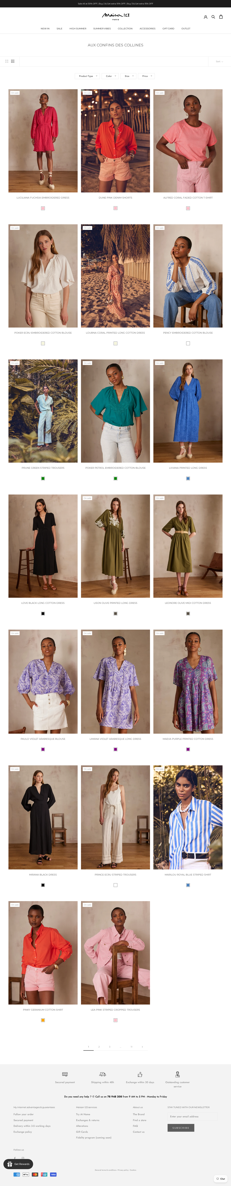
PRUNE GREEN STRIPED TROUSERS (43, 467)
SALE (59, 28)
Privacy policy (123, 1170)
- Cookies (132, 1170)
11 (131, 1046)
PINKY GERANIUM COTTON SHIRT (43, 1009)
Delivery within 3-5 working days (32, 1126)
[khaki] (115, 613)
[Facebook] (15, 1158)
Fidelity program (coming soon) (93, 1137)
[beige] (43, 343)
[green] (43, 478)
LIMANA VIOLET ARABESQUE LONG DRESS (115, 738)
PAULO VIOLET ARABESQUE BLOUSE (43, 738)
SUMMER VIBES (102, 28)
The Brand (139, 1114)
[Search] (213, 16)
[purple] (43, 749)
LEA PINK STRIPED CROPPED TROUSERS (115, 1009)
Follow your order (24, 1114)
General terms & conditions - (106, 1170)
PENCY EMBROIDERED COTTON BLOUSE (188, 332)
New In (45, 28)
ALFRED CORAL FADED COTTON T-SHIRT (188, 197)
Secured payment (23, 1120)
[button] (87, 76)
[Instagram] (23, 1158)
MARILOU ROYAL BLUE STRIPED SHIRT (188, 874)
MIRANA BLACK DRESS (43, 874)
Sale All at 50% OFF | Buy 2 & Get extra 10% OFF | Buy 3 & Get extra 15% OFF (115, 3)
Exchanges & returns (87, 1120)
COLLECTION (125, 28)
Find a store (139, 1120)
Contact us (138, 1132)
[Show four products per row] (12, 61)
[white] (188, 343)
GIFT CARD (168, 28)
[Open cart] (221, 17)
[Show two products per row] (6, 61)
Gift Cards (82, 1132)
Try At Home (83, 1114)
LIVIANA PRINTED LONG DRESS (188, 467)
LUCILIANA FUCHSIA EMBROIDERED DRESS (43, 197)
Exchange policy (23, 1132)
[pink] (43, 208)
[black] (43, 613)
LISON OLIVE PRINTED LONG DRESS (115, 602)
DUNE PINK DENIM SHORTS (115, 197)
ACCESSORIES (147, 28)
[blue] (188, 478)
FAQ (135, 1126)
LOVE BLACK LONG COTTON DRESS (43, 602)
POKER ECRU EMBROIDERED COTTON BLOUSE (43, 332)
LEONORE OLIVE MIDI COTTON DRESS (188, 602)
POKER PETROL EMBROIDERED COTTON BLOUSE (115, 467)
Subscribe (180, 1127)
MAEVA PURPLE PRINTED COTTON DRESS (188, 738)
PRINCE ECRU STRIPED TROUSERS (115, 874)
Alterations (82, 1126)
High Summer (78, 28)
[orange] (43, 1020)
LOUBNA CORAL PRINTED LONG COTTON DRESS (115, 332)
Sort (218, 61)
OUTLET (185, 28)
